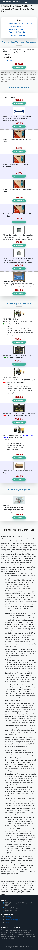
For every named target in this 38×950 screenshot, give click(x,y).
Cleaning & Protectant (17, 29)
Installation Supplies (16, 26)
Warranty (8, 922)
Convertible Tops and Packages (20, 23)
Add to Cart (20, 67)
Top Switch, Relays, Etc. (17, 32)
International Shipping (12, 920)
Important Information (17, 35)
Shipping (8, 917)
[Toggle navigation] (26, 1)
